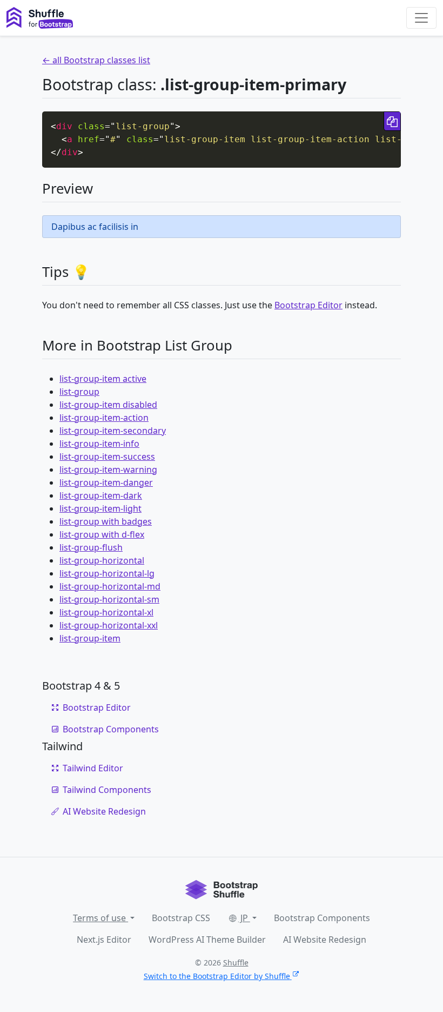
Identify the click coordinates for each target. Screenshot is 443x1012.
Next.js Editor (104, 939)
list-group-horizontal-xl (106, 612)
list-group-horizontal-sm (109, 599)
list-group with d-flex (101, 534)
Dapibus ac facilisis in (94, 227)
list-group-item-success (107, 456)
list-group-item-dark (100, 495)
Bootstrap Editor (308, 305)
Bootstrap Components (111, 729)
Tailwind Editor (93, 768)
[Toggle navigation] (421, 18)
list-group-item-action (104, 418)
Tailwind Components (107, 790)
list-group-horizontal (101, 560)
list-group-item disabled (108, 405)
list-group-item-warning (108, 469)
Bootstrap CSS (181, 918)
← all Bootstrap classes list (96, 60)
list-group (79, 392)
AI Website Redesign (104, 811)
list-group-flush (91, 547)
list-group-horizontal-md (109, 586)
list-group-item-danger (106, 482)
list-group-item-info (99, 443)
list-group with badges (105, 521)
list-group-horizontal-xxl (108, 625)
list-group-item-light (100, 508)
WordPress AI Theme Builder (207, 939)
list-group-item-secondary (112, 430)
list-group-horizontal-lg (107, 573)
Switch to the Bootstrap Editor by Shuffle (217, 976)
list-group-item (89, 638)
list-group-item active (102, 379)
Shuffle (236, 962)
